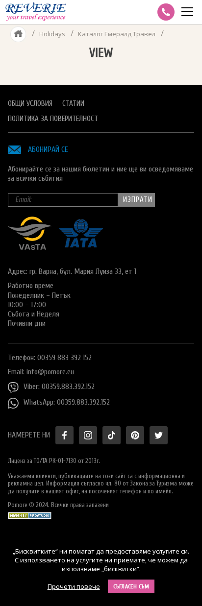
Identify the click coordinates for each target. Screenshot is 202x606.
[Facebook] (64, 435)
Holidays (52, 33)
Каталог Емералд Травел (116, 33)
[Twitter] (159, 435)
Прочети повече (74, 586)
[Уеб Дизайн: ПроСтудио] (29, 513)
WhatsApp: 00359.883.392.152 (67, 402)
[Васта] (30, 247)
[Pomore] (35, 12)
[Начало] (18, 33)
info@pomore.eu (50, 371)
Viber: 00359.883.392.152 (59, 386)
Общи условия (30, 103)
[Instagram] (88, 435)
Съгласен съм (131, 586)
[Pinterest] (135, 435)
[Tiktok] (111, 435)
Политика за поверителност (53, 119)
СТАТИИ (73, 103)
